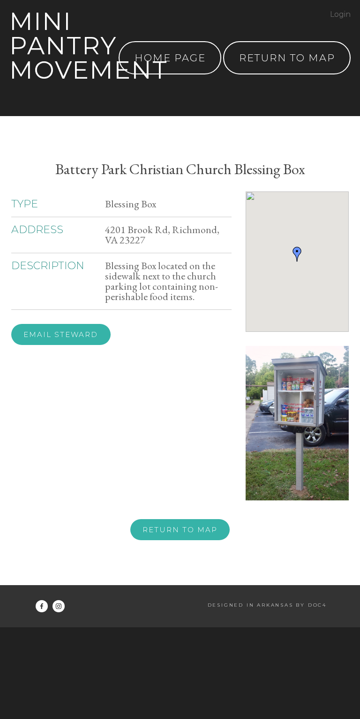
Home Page (170, 58)
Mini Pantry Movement (88, 46)
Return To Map (287, 58)
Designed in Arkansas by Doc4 (267, 605)
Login (340, 14)
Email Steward (60, 334)
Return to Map (180, 529)
